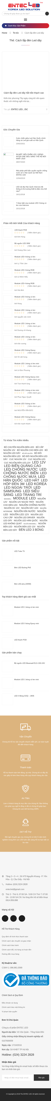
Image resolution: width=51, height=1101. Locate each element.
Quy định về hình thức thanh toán (15, 937)
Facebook (5, 920)
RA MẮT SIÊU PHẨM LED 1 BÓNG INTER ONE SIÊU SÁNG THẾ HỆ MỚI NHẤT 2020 (31, 156)
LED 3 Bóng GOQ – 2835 (24, 696)
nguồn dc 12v (11, 508)
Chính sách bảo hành (10, 945)
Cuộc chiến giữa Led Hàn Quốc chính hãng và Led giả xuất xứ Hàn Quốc (31, 139)
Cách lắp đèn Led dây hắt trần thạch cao (24, 93)
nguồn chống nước (32, 505)
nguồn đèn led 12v (24, 526)
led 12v (39, 462)
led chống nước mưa (25, 475)
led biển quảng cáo (22, 466)
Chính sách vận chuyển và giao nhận (16, 941)
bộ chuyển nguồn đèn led (19, 447)
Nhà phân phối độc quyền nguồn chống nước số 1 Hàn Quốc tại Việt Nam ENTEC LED (31, 173)
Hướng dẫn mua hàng (10, 954)
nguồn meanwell (30, 523)
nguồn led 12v (19, 514)
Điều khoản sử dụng (10, 1003)
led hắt (32, 480)
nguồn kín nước (25, 511)
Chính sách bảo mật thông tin (13, 1007)
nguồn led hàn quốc (26, 520)
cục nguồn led (36, 459)
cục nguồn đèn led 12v (17, 463)
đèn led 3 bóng (31, 529)
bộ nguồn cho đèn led (30, 450)
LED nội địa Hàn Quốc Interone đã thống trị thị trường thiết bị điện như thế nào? (31, 189)
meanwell (7, 499)
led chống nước (21, 469)
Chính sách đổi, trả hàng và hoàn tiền (16, 950)
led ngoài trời (18, 487)
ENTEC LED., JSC (19, 109)
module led (24, 498)
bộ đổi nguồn (27, 453)
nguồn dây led (29, 508)
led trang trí (28, 495)
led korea (36, 484)
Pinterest (22, 920)
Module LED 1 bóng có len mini (26, 679)
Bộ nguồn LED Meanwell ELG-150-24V (29, 663)
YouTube (13, 920)
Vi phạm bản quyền (9, 1012)
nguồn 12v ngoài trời (21, 502)
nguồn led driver (24, 517)
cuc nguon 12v (17, 459)
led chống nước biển (24, 471)
